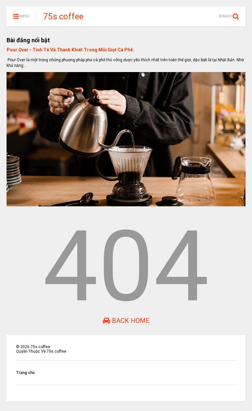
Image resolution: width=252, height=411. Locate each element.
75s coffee (63, 16)
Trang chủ (25, 372)
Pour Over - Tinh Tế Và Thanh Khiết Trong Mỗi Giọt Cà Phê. (70, 49)
